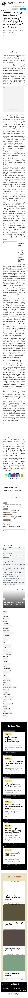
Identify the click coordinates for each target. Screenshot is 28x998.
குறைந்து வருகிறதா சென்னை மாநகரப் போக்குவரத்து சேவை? (12, 739)
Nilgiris (4, 666)
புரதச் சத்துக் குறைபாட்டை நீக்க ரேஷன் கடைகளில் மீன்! (14, 785)
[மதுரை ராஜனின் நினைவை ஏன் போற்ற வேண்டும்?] (5, 503)
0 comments (11, 32)
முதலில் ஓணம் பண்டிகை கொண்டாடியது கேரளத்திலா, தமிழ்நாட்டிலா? (14, 893)
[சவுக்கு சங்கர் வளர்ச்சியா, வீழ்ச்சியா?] (6, 520)
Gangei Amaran (6, 647)
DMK (4, 642)
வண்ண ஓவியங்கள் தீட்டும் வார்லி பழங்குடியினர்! (14, 917)
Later (15, 9)
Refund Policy (16, 988)
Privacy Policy (6, 988)
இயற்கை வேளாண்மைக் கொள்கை (9, 687)
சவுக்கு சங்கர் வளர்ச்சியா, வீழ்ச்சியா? (12, 522)
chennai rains (6, 630)
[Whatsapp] (6, 475)
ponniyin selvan (6, 668)
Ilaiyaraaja (5, 649)
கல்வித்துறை (5, 692)
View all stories (21, 589)
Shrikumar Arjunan (11, 864)
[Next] (24, 599)
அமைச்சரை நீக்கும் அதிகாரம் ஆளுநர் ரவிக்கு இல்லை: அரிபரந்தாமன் (13, 831)
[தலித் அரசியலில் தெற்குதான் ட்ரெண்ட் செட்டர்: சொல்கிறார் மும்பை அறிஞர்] (7, 514)
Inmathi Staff (10, 844)
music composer (6, 663)
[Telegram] (9, 475)
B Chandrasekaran (11, 775)
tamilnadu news (6, 680)
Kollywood (5, 656)
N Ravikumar (9, 903)
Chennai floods (6, 623)
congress (5, 640)
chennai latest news (7, 626)
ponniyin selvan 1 (7, 670)
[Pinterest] (12, 475)
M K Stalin (5, 659)
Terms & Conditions (22, 989)
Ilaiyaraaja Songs (7, 654)
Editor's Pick (8, 734)
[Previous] (4, 599)
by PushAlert (4, 10)
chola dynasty (6, 635)
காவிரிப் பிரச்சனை (6, 694)
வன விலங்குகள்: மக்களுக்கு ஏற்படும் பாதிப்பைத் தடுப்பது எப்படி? (14, 763)
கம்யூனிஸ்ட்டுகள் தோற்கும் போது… (11, 526)
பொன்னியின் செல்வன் (7, 713)
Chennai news (6, 628)
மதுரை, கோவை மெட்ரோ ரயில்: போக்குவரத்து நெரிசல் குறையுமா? (14, 806)
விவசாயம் (5, 715)
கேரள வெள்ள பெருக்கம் (8, 699)
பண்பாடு (4, 32)
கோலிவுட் (5, 701)
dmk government (7, 644)
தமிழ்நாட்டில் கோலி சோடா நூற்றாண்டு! (14, 968)
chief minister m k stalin (8, 633)
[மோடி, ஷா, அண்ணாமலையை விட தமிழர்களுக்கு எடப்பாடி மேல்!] (5, 509)
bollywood (5, 616)
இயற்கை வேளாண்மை (7, 685)
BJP (4, 614)
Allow (23, 9)
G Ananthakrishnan (11, 752)
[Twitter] (18, 475)
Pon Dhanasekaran (9, 30)
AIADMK (5, 611)
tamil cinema (6, 677)
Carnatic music (6, 618)
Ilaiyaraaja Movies (7, 651)
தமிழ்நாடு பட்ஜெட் (6, 708)
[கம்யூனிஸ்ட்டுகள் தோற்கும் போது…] (6, 524)
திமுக (4, 711)
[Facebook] (15, 475)
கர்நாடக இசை (6, 689)
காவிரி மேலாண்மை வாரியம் (8, 696)
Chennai (5, 621)
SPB (4, 675)
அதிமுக (4, 682)
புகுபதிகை (15, 490)
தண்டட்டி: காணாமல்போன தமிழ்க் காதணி (13, 854)
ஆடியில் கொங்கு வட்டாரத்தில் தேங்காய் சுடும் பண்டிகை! (14, 943)
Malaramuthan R (11, 795)
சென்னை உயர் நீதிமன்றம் (8, 703)
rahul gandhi (6, 673)
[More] (22, 475)
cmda (4, 637)
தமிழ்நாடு (5, 706)
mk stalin (5, 661)
